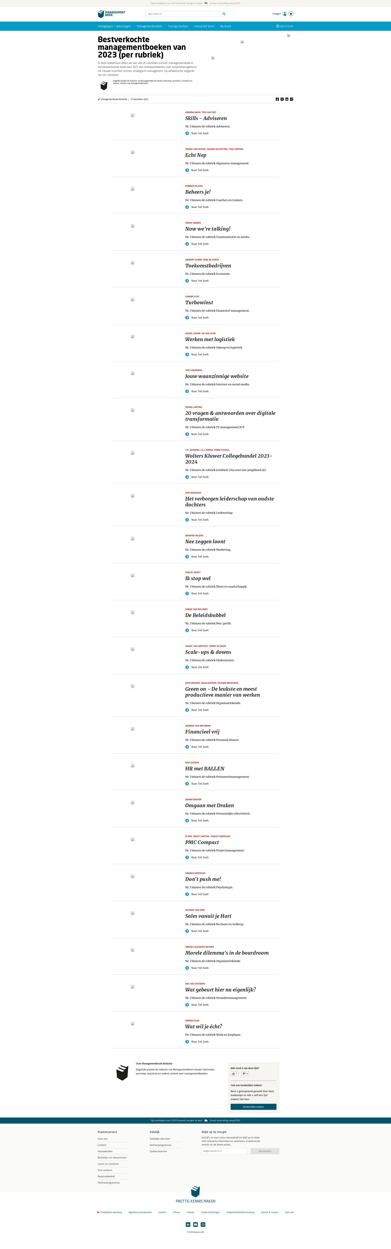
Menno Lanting (193, 407)
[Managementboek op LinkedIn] (188, 1224)
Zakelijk (154, 1132)
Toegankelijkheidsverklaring (240, 1212)
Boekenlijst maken (253, 1106)
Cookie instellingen (210, 1212)
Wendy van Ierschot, (197, 646)
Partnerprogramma (109, 1182)
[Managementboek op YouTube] (195, 1224)
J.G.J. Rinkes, (207, 449)
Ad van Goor (209, 333)
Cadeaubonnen (158, 1151)
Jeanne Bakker (193, 799)
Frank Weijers (193, 222)
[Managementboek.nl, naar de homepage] (111, 17)
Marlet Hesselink (220, 836)
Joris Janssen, (193, 683)
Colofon (162, 1212)
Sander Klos (192, 296)
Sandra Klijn (192, 1020)
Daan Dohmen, (209, 683)
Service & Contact (269, 1212)
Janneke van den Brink (198, 725)
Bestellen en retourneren (112, 1157)
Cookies (190, 1212)
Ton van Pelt (209, 112)
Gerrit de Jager (217, 646)
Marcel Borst (193, 572)
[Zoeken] (224, 14)
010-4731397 (286, 26)
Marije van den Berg (196, 609)
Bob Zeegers (192, 762)
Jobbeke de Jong (194, 186)
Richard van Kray (195, 910)
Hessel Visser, (193, 333)
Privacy (176, 1212)
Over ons (103, 1138)
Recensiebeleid (106, 1176)
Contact (102, 1145)
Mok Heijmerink (193, 370)
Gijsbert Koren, (194, 259)
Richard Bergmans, (228, 683)
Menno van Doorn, (196, 149)
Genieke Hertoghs (195, 873)
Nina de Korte (211, 259)
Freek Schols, (222, 449)
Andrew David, (193, 112)
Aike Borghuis (193, 492)
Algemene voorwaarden (140, 1212)
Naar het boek (200, 133)
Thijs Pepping (236, 149)
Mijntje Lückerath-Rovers (199, 946)
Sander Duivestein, (218, 149)
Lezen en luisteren (108, 1163)
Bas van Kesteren (195, 983)
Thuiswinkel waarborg (111, 1212)
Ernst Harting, (202, 836)
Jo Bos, (189, 836)
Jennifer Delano (194, 535)
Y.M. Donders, (193, 449)
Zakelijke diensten (160, 1138)
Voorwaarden (105, 1151)
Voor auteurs (105, 1170)
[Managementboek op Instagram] (203, 1224)
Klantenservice (107, 1132)
